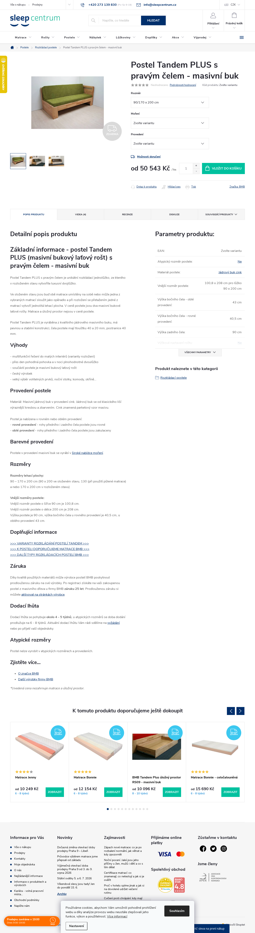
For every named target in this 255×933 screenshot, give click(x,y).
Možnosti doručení (149, 157)
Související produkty (219, 214)
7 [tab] (129, 809)
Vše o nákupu (18, 5)
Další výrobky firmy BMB (35, 679)
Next (240, 711)
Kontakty (19, 859)
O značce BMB (28, 673)
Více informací (117, 916)
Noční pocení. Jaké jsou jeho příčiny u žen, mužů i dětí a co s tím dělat (123, 863)
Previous (231, 711)
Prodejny (37, 5)
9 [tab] (136, 809)
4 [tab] (119, 809)
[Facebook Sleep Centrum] (203, 848)
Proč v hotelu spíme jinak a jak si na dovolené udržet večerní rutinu (124, 889)
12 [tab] (147, 809)
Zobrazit (55, 792)
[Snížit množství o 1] (196, 171)
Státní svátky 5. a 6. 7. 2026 (74, 878)
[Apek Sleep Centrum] (213, 877)
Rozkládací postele (173, 378)
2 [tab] (111, 809)
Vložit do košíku (227, 168)
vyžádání (113, 623)
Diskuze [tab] (174, 214)
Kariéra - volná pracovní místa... (28, 892)
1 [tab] (108, 809)
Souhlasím (176, 911)
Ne (240, 261)
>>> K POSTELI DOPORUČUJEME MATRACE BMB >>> (49, 549)
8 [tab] (133, 809)
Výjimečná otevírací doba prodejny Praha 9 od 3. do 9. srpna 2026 (74, 869)
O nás (18, 870)
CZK (233, 5)
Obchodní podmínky (26, 900)
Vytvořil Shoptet (235, 925)
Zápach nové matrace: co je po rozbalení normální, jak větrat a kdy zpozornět (123, 850)
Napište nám (22, 906)
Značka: (237, 187)
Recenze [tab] (127, 214)
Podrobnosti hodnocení (183, 85)
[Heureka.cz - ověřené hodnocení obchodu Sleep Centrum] (165, 885)
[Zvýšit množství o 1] (196, 165)
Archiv (62, 894)
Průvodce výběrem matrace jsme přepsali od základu (77, 858)
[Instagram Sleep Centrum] (224, 848)
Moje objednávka (24, 864)
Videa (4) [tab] (80, 214)
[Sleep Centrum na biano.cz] (179, 885)
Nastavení (76, 926)
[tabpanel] (39, 762)
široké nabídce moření (87, 453)
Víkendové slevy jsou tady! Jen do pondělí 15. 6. (76, 885)
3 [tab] (115, 809)
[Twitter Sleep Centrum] (213, 848)
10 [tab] (140, 809)
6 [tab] (126, 809)
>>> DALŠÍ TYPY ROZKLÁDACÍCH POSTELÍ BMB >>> (49, 555)
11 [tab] (144, 809)
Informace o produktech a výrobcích (30, 883)
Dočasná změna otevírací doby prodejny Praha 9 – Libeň (76, 849)
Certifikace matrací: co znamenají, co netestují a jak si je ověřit (124, 876)
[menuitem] (23, 37)
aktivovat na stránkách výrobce (43, 594)
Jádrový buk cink (230, 272)
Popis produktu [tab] (33, 214)
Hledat (153, 20)
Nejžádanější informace (28, 876)
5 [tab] (122, 809)
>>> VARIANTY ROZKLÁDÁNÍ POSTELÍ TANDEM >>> (49, 543)
